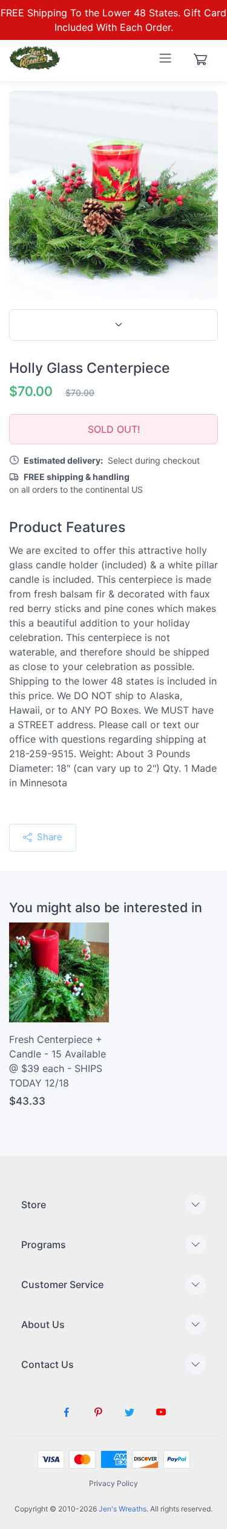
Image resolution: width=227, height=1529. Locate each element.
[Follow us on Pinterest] (98, 1412)
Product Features (67, 527)
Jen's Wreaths (122, 1508)
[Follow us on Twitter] (129, 1412)
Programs (43, 1244)
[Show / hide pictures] (113, 325)
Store (33, 1205)
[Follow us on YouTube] (161, 1412)
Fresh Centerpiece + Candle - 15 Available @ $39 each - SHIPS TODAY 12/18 (57, 1061)
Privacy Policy (113, 1483)
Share (48, 837)
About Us (43, 1324)
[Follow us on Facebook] (66, 1412)
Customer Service (62, 1284)
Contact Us (47, 1364)
